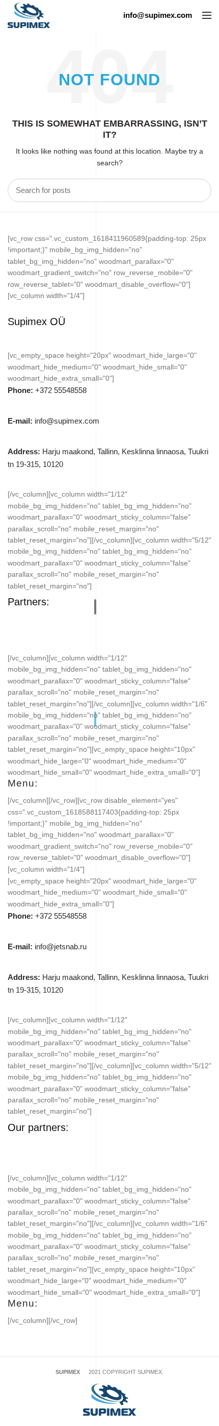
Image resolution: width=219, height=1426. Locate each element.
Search (197, 190)
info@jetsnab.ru (47, 946)
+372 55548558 (47, 390)
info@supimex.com (53, 420)
